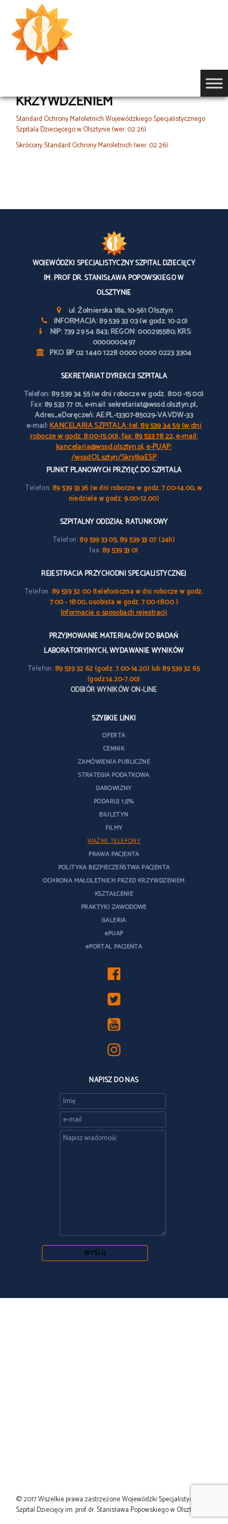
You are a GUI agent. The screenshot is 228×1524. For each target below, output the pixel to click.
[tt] (114, 1002)
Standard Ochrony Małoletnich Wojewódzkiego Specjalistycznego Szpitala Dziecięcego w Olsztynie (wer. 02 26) (110, 124)
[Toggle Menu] (214, 83)
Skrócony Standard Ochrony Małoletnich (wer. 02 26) (92, 145)
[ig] (114, 1053)
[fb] (114, 977)
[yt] (114, 1027)
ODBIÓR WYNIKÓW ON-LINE (114, 689)
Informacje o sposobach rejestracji (114, 612)
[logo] (58, 35)
